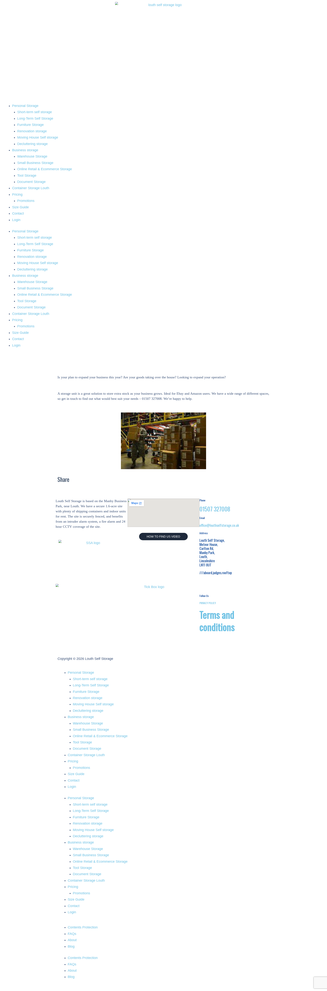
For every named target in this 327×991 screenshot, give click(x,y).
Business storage (25, 150)
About (72, 940)
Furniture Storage (30, 125)
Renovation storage (32, 131)
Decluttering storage (32, 144)
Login (16, 220)
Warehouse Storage (32, 156)
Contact (18, 213)
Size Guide (20, 207)
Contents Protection (83, 927)
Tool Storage (26, 175)
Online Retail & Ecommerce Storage (44, 169)
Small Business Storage (35, 163)
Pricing (17, 194)
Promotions (25, 201)
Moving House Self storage (37, 137)
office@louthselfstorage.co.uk (219, 525)
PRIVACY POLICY (207, 603)
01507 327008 (214, 509)
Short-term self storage (34, 112)
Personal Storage (25, 106)
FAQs (72, 934)
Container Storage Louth (30, 188)
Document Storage (31, 182)
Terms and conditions (217, 620)
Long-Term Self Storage (35, 118)
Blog (71, 946)
